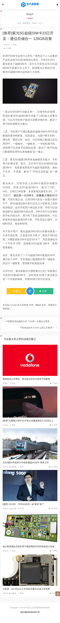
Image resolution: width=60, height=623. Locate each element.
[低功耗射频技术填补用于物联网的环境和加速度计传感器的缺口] (30, 528)
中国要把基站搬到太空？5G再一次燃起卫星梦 (28, 321)
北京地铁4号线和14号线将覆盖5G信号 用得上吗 (26, 462)
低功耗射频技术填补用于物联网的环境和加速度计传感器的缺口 (30, 546)
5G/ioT (34, 23)
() (18, 291)
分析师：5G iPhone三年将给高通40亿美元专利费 (26, 589)
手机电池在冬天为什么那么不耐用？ (37, 327)
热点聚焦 (12, 467)
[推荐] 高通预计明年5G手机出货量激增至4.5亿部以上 (28, 420)
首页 (19, 23)
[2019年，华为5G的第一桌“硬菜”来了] (30, 485)
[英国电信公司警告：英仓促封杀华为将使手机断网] (30, 360)
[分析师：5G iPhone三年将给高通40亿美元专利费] (30, 570)
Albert (38, 305)
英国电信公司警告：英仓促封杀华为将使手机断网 (26, 379)
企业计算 (12, 509)
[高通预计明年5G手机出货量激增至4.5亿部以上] (30, 402)
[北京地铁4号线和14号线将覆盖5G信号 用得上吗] (30, 443)
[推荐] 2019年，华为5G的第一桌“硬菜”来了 (23, 504)
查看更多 (26, 23)
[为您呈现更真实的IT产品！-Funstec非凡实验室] (30, 4)
